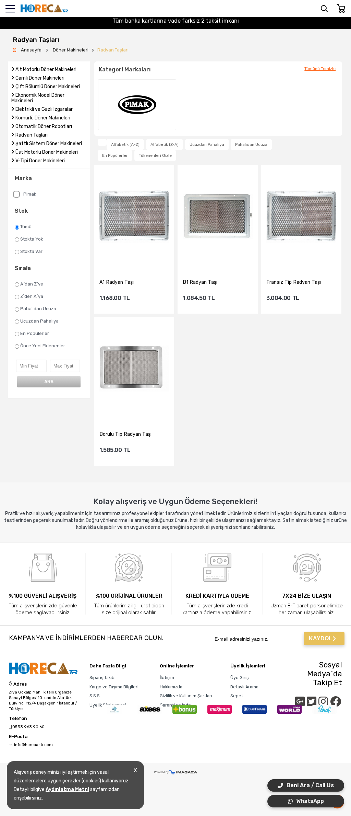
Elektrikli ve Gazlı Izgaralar (44, 109)
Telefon (18, 718)
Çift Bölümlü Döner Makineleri (47, 87)
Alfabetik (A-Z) (125, 144)
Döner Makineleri (70, 50)
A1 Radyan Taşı (116, 282)
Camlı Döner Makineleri (39, 78)
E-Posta (18, 736)
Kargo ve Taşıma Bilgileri (113, 686)
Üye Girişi (240, 677)
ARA (48, 381)
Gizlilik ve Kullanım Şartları (186, 695)
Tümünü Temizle (320, 69)
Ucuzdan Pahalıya (39, 321)
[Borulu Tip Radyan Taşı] (134, 369)
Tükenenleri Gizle (155, 155)
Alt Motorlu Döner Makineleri (45, 69)
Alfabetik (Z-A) (164, 144)
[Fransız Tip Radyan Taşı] (301, 217)
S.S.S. (95, 695)
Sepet (236, 695)
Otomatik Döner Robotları (43, 126)
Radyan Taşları (113, 50)
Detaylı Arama (244, 686)
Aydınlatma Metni (67, 789)
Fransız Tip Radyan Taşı (293, 282)
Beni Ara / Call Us (310, 785)
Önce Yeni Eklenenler (42, 345)
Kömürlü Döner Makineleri (42, 118)
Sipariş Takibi (102, 677)
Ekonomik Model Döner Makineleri (37, 98)
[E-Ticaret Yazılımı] (175, 772)
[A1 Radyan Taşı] (134, 217)
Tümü (26, 226)
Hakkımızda (171, 686)
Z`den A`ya (31, 296)
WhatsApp (310, 801)
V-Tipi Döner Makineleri (40, 161)
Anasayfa (32, 50)
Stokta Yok (31, 239)
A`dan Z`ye (31, 284)
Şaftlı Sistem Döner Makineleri (48, 144)
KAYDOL (320, 638)
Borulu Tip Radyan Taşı (125, 434)
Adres (19, 684)
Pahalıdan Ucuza (38, 308)
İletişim (167, 677)
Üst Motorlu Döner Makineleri (46, 152)
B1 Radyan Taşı (200, 282)
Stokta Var (31, 251)
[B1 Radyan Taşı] (218, 217)
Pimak (29, 194)
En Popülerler (34, 333)
